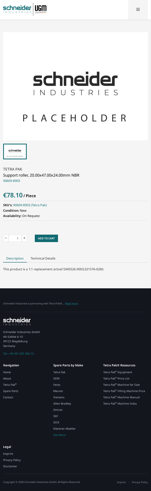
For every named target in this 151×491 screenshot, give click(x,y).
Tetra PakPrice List (116, 378)
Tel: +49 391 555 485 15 (18, 353)
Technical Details (43, 258)
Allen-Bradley (62, 403)
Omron (58, 410)
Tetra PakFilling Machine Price (124, 391)
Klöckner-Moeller (64, 428)
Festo (56, 385)
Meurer (58, 391)
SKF (55, 416)
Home (7, 372)
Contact (8, 397)
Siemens (58, 397)
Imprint (8, 454)
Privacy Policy (12, 460)
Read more (71, 303)
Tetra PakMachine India (120, 403)
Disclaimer (10, 466)
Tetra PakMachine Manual (121, 397)
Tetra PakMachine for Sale (121, 385)
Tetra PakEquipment (117, 372)
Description (15, 258)
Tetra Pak (12, 169)
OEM (56, 378)
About (7, 378)
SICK (56, 422)
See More (59, 435)
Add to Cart (46, 238)
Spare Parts (10, 391)
